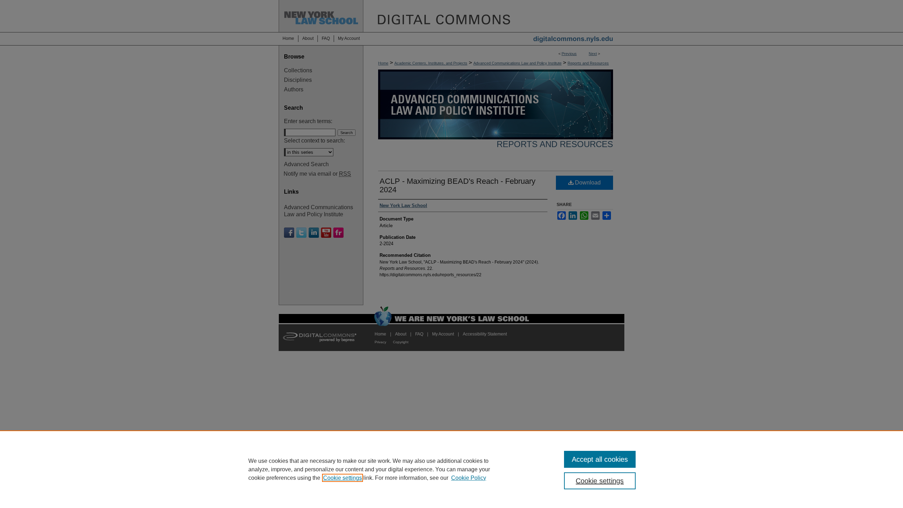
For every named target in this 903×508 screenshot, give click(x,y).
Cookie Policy (468, 478)
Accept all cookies (600, 459)
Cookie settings (342, 478)
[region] (451, 469)
